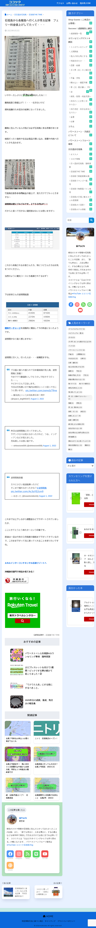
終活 (83, 411)
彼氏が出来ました (75, 388)
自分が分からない (75, 428)
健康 (70, 371)
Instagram (19, 858)
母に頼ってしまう (75, 392)
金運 (81, 117)
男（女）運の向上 (75, 407)
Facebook (10, 858)
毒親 (70, 403)
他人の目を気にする (81, 56)
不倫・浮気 (81, 78)
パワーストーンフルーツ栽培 (79, 142)
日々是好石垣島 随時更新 (80, 165)
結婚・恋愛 (73, 420)
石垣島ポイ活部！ (81, 205)
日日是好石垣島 (80, 149)
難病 (87, 445)
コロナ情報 (81, 159)
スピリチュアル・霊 (75, 333)
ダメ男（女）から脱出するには (79, 341)
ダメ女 (71, 337)
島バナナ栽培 (84, 384)
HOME (49, 916)
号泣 (78, 371)
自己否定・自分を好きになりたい (80, 110)
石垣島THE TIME (52, 635)
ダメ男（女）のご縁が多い (80, 71)
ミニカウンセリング (81, 47)
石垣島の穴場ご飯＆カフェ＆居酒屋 (80, 198)
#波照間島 (42, 488)
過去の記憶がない (75, 445)
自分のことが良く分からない (80, 102)
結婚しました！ (74, 416)
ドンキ (71, 346)
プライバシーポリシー (66, 921)
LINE (36, 858)
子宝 (85, 375)
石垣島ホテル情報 (81, 209)
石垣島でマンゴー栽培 (80, 182)
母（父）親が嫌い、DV (81, 87)
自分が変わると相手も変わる (78, 432)
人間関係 (81, 51)
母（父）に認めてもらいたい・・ (79, 398)
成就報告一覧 (79, 33)
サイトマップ (50, 921)
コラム (79, 126)
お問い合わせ (72, 3)
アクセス (60, 3)
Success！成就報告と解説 (80, 29)
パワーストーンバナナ (76, 350)
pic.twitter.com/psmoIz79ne (41, 390)
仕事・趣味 (73, 363)
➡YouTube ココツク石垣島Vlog (20, 845)
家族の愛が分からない (76, 379)
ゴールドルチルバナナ (76, 329)
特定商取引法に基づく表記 (32, 921)
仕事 (81, 121)
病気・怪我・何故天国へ (81, 97)
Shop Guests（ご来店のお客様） (79, 21)
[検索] (91, 220)
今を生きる (73, 358)
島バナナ (72, 384)
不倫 (70, 354)
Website (10, 870)
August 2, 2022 (37, 399)
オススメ (81, 154)
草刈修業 (72, 437)
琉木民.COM (85, 3)
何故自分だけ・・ (81, 61)
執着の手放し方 (74, 375)
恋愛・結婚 (81, 65)
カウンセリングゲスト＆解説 (79, 40)
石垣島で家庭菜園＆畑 (81, 176)
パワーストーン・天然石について (79, 133)
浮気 (78, 403)
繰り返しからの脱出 (76, 424)
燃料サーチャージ (13, 328)
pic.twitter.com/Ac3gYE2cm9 (27, 491)
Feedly (28, 858)
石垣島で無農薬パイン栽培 (80, 190)
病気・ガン (73, 411)
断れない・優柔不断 (81, 82)
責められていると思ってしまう (79, 441)
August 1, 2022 (49, 446)
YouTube (45, 858)
